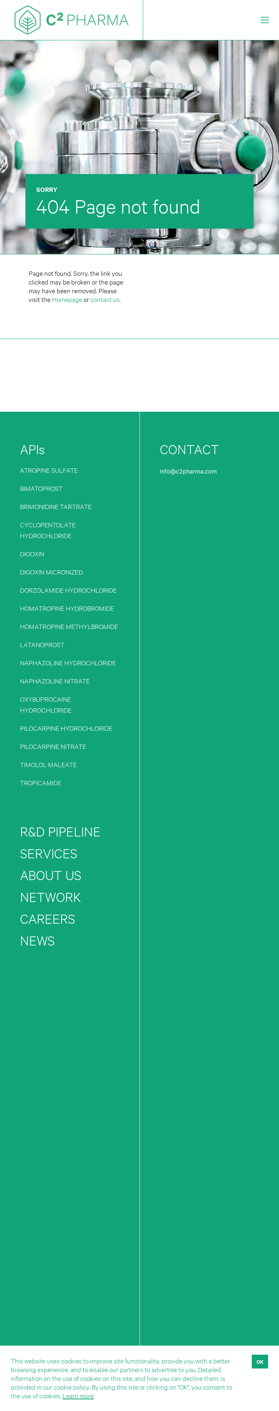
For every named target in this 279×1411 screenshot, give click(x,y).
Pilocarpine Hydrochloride (66, 728)
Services (48, 853)
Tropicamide (40, 782)
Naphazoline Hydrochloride (68, 662)
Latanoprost (42, 644)
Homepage (67, 299)
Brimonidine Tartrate (56, 506)
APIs (32, 449)
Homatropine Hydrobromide (67, 608)
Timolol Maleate (48, 764)
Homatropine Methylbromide (69, 626)
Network (50, 897)
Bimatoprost (41, 488)
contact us (105, 299)
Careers (47, 919)
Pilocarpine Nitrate (53, 746)
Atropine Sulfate (49, 470)
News (37, 940)
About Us (50, 875)
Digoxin (32, 553)
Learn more (78, 1395)
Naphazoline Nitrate (55, 681)
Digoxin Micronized (51, 572)
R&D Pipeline (60, 831)
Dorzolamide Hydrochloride (68, 590)
